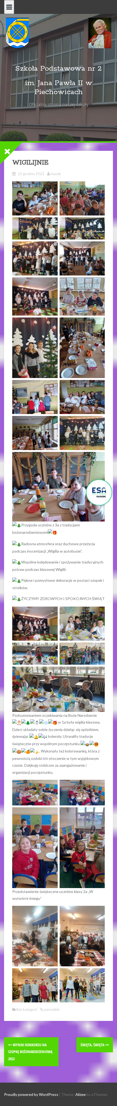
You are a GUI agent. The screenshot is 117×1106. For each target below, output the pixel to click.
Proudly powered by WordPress (31, 1094)
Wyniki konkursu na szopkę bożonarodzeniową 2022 (30, 1051)
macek (56, 174)
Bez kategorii (26, 1009)
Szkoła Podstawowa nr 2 (58, 68)
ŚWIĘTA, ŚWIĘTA (93, 1044)
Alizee (80, 1094)
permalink (51, 1009)
